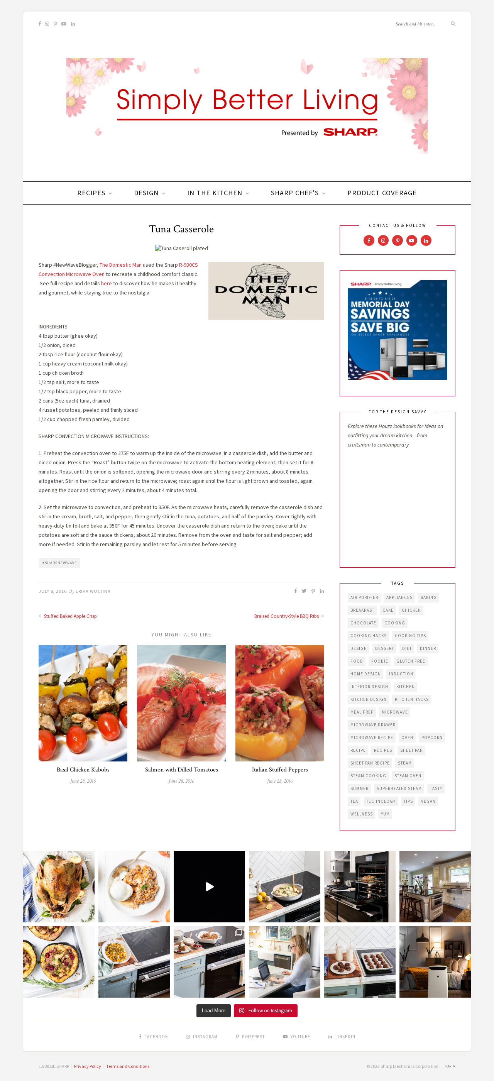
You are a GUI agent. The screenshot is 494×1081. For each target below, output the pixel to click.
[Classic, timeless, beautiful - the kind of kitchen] (435, 886)
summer (359, 788)
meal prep (362, 712)
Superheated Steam (399, 788)
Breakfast (362, 610)
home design (365, 674)
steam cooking (368, 775)
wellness (361, 814)
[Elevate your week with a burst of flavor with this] (284, 886)
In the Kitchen (214, 192)
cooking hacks (368, 635)
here (106, 283)
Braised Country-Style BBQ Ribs (287, 616)
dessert (384, 648)
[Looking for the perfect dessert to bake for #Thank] (134, 886)
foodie (379, 661)
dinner (428, 648)
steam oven (407, 775)
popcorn (432, 737)
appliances (399, 597)
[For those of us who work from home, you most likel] (284, 962)
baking (429, 597)
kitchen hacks (412, 699)
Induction (401, 674)
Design (146, 192)
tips (408, 801)
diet (407, 648)
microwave (395, 712)
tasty (436, 788)
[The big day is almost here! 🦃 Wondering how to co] (59, 886)
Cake (388, 610)
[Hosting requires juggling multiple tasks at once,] (360, 886)
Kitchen (405, 686)
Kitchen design (368, 699)
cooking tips (410, 635)
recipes (383, 750)
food (356, 661)
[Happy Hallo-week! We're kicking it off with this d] (209, 962)
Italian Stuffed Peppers (280, 770)
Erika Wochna (93, 591)
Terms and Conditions (127, 1066)
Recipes (91, 192)
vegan (428, 801)
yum (385, 814)
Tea (354, 801)
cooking (394, 623)
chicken (411, 610)
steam (405, 763)
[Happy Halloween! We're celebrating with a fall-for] (134, 962)
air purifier (364, 597)
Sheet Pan (411, 750)
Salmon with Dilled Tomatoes (181, 770)
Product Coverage (382, 192)
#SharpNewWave (59, 562)
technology (381, 801)
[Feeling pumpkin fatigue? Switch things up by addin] (59, 962)
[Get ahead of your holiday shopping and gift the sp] (435, 962)
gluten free (410, 661)
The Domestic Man (121, 264)
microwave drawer (373, 724)
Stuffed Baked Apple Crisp (70, 616)
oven (407, 737)
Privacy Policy (87, 1066)
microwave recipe (371, 737)
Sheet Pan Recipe (370, 763)
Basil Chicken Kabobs (83, 770)
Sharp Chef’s (295, 192)
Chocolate (363, 623)
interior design (369, 686)
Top (448, 1066)
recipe (358, 750)
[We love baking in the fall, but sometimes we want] (360, 962)
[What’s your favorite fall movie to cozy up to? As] (209, 886)
